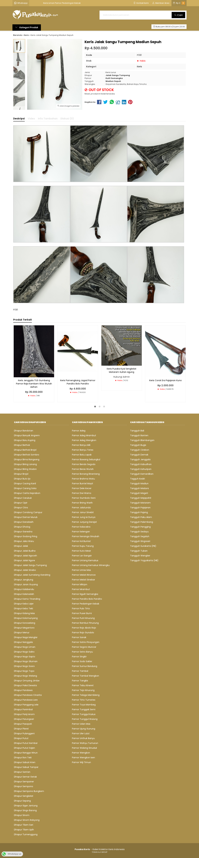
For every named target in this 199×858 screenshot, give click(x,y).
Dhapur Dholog (22, 526)
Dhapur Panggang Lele (26, 704)
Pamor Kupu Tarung (83, 546)
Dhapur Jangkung (23, 579)
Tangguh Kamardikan (141, 473)
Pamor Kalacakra (81, 526)
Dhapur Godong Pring (25, 536)
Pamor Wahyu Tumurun (85, 743)
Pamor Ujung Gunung (83, 728)
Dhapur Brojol (21, 473)
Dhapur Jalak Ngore (24, 560)
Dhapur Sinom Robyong (26, 820)
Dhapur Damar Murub (25, 517)
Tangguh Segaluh (139, 536)
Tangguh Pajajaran (140, 507)
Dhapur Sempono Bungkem (29, 791)
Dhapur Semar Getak (25, 776)
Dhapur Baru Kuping (24, 440)
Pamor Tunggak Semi (83, 709)
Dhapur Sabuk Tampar (26, 767)
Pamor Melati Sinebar (83, 579)
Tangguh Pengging (140, 526)
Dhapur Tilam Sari (23, 824)
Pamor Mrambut (81, 589)
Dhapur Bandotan (23, 430)
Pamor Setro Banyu (82, 651)
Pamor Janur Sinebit (83, 512)
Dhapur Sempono (23, 786)
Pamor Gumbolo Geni (83, 497)
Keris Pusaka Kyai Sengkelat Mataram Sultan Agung (121, 370)
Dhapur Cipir (20, 502)
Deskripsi (19, 118)
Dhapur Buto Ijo (22, 478)
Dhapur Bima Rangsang (26, 459)
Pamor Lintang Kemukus (85, 560)
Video (31, 118)
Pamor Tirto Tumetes (83, 699)
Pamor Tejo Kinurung (83, 690)
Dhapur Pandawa (23, 690)
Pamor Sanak (79, 637)
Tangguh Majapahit (140, 497)
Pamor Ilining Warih (82, 502)
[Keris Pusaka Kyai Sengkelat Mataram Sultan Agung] (121, 345)
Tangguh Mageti (139, 493)
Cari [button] (179, 15)
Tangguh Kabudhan (141, 464)
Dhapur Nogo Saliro (24, 651)
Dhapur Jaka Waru (24, 541)
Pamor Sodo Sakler (82, 661)
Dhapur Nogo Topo (24, 671)
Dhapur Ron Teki (23, 757)
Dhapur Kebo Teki (23, 608)
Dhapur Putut (21, 738)
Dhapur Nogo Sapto (24, 656)
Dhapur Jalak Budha (24, 550)
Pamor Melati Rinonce (84, 574)
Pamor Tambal (80, 671)
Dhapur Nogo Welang (25, 675)
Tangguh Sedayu (139, 531)
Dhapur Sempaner (24, 781)
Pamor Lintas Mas (81, 570)
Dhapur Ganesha (23, 531)
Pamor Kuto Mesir (81, 550)
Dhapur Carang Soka (25, 488)
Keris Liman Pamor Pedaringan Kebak (62, 3)
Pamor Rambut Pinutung (85, 622)
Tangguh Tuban (139, 550)
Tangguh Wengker (140, 555)
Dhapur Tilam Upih (24, 829)
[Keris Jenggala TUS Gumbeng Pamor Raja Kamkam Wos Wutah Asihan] (34, 351)
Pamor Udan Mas (81, 723)
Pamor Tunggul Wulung (84, 719)
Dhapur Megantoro (24, 627)
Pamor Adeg (78, 430)
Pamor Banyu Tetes (82, 449)
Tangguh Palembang (141, 522)
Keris (139, 66)
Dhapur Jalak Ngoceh (25, 555)
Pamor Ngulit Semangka (85, 594)
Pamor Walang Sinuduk (84, 747)
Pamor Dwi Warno (81, 493)
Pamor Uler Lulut (81, 733)
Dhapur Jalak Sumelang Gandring (32, 574)
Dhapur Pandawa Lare (26, 699)
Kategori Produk (28, 27)
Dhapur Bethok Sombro (26, 454)
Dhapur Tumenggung (25, 834)
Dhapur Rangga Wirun (26, 752)
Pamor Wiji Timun (81, 762)
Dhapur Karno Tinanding (27, 598)
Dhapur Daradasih (23, 522)
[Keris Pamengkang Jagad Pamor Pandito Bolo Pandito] (78, 351)
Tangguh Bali (137, 430)
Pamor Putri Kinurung (83, 618)
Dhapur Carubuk (23, 497)
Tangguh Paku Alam (141, 517)
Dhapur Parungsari (24, 719)
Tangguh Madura (139, 488)
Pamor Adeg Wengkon (84, 440)
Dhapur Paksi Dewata (25, 685)
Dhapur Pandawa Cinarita (28, 695)
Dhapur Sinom (21, 815)
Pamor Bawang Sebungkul (86, 459)
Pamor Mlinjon (79, 584)
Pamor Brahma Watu (83, 478)
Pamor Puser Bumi (82, 613)
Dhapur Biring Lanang (25, 464)
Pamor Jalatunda (81, 507)
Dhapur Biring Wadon (25, 469)
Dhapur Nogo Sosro (24, 666)
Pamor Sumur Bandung (84, 666)
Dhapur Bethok (22, 445)
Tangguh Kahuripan (140, 469)
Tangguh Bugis (138, 445)
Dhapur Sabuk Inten (24, 762)
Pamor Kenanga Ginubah (85, 536)
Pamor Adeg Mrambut (84, 435)
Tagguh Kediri (137, 478)
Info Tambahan (48, 118)
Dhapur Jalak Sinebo (25, 570)
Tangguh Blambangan (142, 440)
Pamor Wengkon (81, 752)
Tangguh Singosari (140, 541)
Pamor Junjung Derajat (84, 522)
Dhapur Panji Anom (24, 714)
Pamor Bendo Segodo (83, 464)
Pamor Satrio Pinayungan (85, 642)
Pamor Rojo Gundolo (83, 632)
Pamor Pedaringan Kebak (85, 603)
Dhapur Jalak (21, 546)
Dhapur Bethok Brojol (25, 449)
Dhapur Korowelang (24, 622)
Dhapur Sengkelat (23, 796)
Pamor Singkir (79, 656)
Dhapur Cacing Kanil (25, 483)
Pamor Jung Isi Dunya (83, 517)
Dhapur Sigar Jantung (25, 805)
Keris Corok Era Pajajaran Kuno (165, 380)
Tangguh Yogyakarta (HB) (144, 560)
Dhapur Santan (22, 771)
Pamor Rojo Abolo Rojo (84, 627)
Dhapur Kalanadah (24, 594)
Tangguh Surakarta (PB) (143, 546)
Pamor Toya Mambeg (84, 704)
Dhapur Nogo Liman (24, 647)
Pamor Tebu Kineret (83, 685)
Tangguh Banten (139, 435)
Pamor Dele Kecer (81, 488)
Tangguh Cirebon (139, 449)
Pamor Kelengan (81, 531)
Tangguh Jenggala (140, 459)
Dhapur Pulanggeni (24, 733)
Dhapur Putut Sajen (24, 747)
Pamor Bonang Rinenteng (86, 473)
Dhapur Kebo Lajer (24, 603)
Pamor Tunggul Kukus (83, 714)
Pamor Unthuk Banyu (83, 738)
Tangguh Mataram (140, 502)
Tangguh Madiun (139, 483)
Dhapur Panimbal (23, 709)
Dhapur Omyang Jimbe (26, 680)
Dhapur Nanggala (23, 642)
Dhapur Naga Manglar (25, 637)
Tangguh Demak (139, 454)
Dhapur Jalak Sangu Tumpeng (30, 565)
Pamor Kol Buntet (81, 541)
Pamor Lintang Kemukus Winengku (91, 565)
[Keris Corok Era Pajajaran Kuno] (165, 351)
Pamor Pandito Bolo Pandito (87, 598)
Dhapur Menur (21, 632)
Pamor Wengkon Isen (83, 757)
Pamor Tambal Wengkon (85, 675)
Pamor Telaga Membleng (86, 695)
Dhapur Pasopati (23, 723)
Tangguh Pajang (139, 512)
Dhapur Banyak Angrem (27, 435)
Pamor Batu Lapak (82, 454)
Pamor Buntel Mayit (82, 483)
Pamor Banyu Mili (81, 445)
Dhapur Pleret (21, 728)
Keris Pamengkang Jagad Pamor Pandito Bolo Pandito (77, 382)
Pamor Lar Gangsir (82, 555)
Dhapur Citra (21, 507)
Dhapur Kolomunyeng (26, 618)
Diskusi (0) (67, 118)
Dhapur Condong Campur (28, 512)
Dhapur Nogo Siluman (25, 661)
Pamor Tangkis (80, 680)
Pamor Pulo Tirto (81, 608)
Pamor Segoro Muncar (84, 647)
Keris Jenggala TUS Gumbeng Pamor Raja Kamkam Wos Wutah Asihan (34, 383)
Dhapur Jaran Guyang (26, 584)
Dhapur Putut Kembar (26, 743)
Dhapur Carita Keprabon (27, 493)
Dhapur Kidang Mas (24, 613)
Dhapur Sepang (22, 800)
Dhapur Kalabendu (24, 589)
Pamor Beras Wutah (83, 469)
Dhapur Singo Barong (25, 810)
